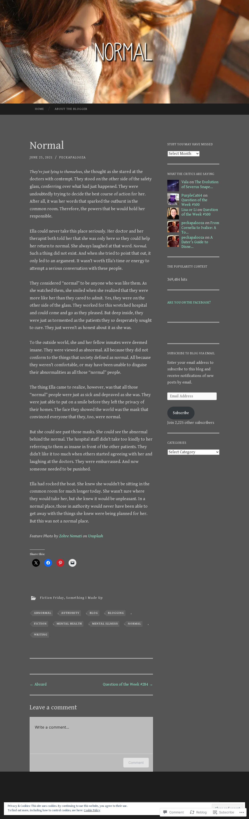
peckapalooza (72, 157)
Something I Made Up (84, 598)
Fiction (40, 623)
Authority (70, 613)
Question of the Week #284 (128, 684)
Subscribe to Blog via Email (191, 353)
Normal (134, 623)
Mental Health (69, 623)
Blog (94, 613)
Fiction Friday (52, 598)
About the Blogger (71, 109)
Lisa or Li (188, 210)
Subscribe (181, 413)
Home (39, 109)
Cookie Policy (92, 810)
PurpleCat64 (191, 195)
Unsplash (95, 536)
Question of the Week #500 (194, 202)
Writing (40, 634)
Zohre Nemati (70, 536)
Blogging (116, 613)
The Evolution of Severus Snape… (199, 184)
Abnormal (42, 613)
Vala (184, 182)
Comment (136, 762)
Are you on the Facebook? (189, 303)
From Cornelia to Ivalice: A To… (200, 228)
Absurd (38, 684)
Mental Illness (105, 623)
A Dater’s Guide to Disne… (197, 242)
